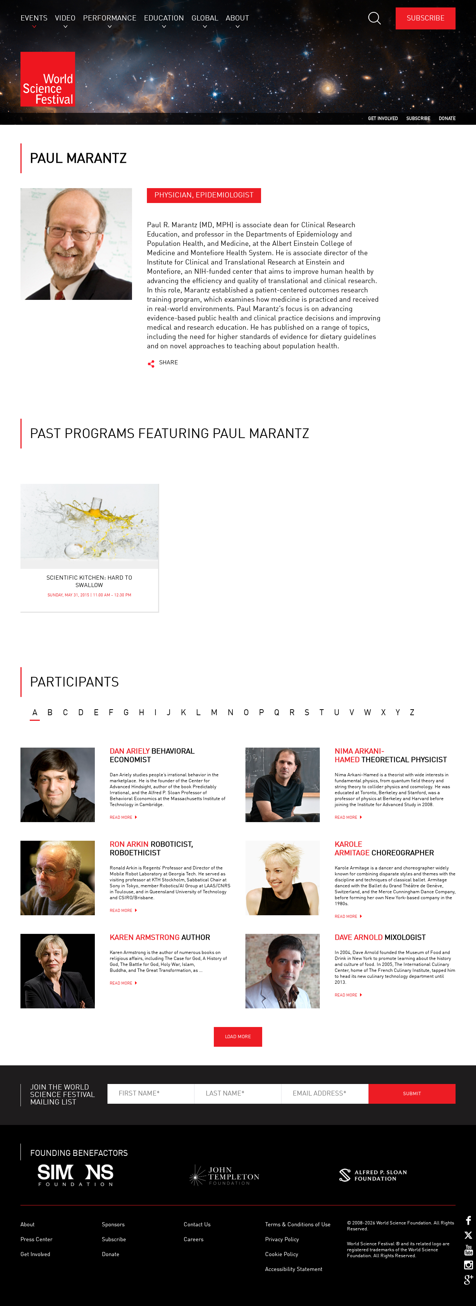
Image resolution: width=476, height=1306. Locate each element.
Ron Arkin (151, 849)
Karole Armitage (384, 849)
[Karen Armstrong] (57, 971)
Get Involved (35, 1255)
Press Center (36, 1240)
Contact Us (197, 1225)
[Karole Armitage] (282, 878)
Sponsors (113, 1225)
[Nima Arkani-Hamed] (282, 785)
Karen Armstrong (160, 938)
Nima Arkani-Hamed (391, 756)
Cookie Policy (281, 1255)
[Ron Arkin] (57, 878)
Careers (193, 1240)
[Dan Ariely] (57, 785)
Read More (121, 818)
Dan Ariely (152, 756)
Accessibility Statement (293, 1269)
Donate (110, 1255)
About (27, 1225)
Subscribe (425, 18)
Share (168, 363)
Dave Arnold (380, 938)
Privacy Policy (282, 1240)
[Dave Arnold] (282, 971)
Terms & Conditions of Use (298, 1225)
